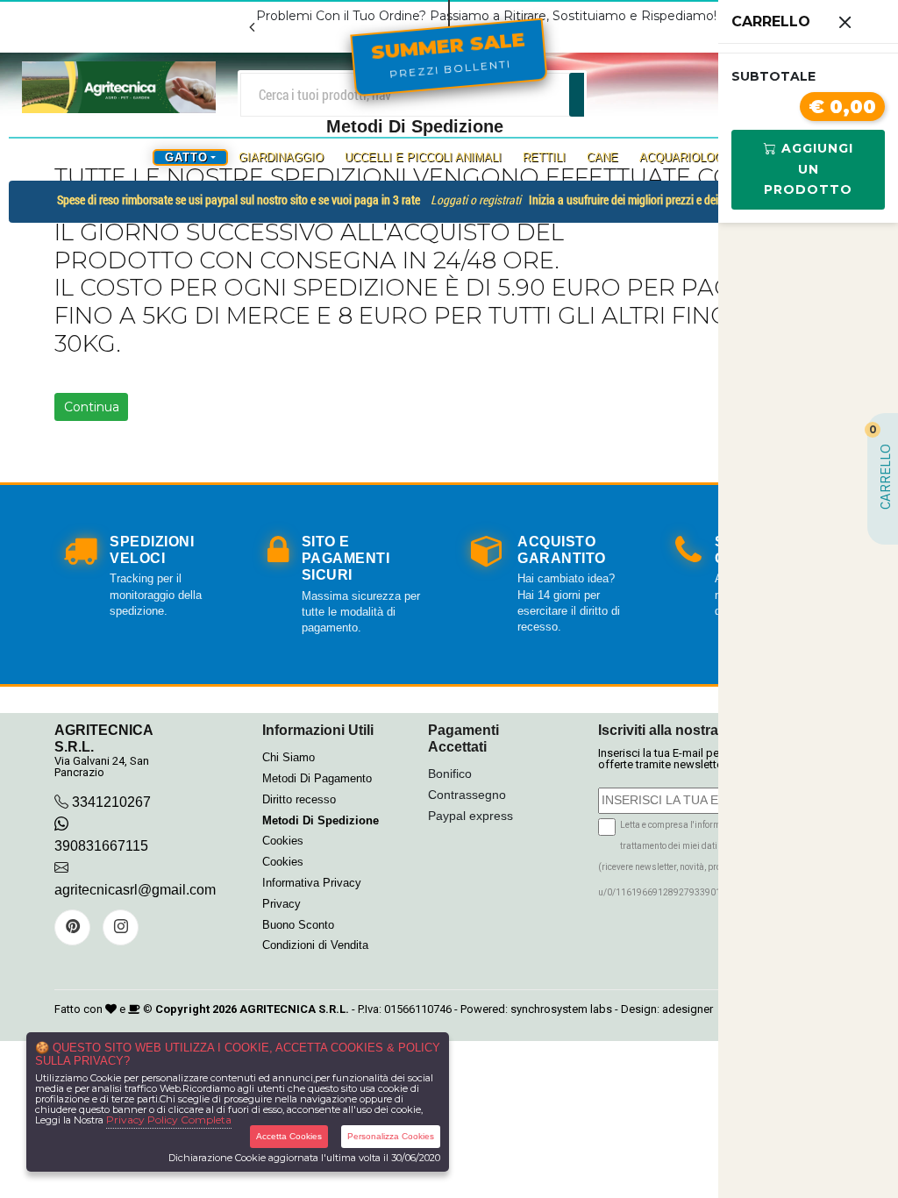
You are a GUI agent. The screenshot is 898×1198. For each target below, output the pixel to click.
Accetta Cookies (289, 1136)
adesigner (687, 1009)
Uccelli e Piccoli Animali (423, 157)
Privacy (281, 903)
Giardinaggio (281, 157)
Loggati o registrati (476, 199)
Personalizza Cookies (390, 1136)
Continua (91, 407)
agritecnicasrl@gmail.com (135, 889)
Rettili (544, 157)
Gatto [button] (186, 157)
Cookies (282, 840)
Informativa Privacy (311, 882)
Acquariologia (687, 157)
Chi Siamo (288, 757)
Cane (602, 157)
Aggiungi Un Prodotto (808, 169)
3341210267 (111, 802)
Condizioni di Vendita (315, 945)
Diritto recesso (299, 799)
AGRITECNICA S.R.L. (294, 1009)
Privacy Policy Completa (169, 1119)
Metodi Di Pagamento (317, 778)
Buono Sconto (298, 924)
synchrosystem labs (561, 1009)
